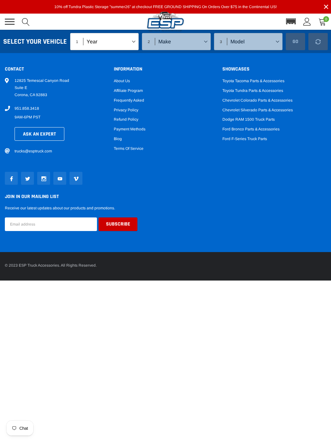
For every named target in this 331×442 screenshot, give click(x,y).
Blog (118, 139)
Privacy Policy (126, 110)
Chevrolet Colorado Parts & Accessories (257, 100)
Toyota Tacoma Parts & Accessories (253, 81)
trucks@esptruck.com (33, 151)
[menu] (10, 22)
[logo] (165, 22)
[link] (11, 178)
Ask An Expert (39, 134)
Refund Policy (126, 119)
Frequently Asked (129, 100)
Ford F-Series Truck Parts (244, 139)
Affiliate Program (128, 90)
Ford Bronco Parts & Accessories (251, 129)
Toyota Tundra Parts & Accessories (252, 90)
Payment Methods (129, 129)
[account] (307, 21)
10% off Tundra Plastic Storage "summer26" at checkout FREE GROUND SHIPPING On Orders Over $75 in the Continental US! (165, 7)
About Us (122, 81)
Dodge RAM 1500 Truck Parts (248, 119)
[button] (291, 22)
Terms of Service (129, 148)
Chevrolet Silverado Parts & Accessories (257, 110)
